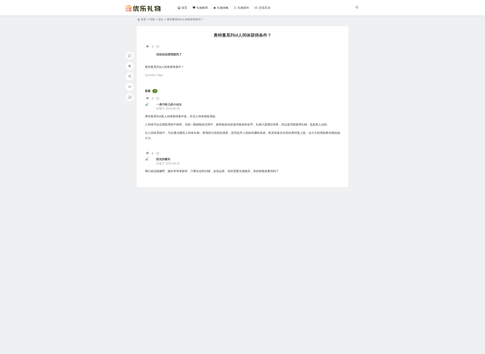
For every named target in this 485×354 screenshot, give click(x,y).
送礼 (160, 19)
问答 (152, 19)
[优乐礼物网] (143, 10)
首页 (143, 19)
